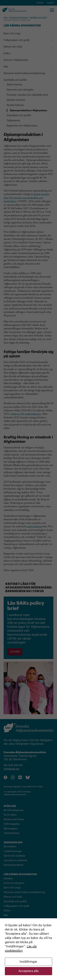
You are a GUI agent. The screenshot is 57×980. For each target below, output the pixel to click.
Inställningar (28, 961)
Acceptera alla (28, 971)
